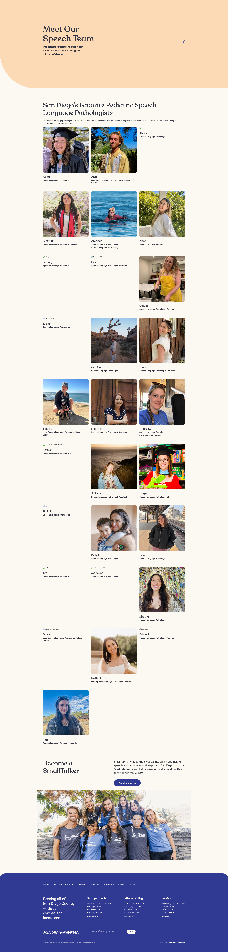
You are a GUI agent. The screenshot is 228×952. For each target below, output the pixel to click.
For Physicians (108, 884)
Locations (156, 6)
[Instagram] (183, 50)
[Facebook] (183, 42)
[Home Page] (53, 6)
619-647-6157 (179, 6)
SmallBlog (121, 884)
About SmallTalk (101, 6)
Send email (91, 916)
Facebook (172, 942)
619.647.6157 (96, 909)
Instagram (181, 942)
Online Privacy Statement (86, 942)
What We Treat (116, 6)
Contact (166, 6)
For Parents (94, 884)
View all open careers (127, 783)
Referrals (127, 6)
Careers (147, 6)
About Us (82, 884)
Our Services (87, 6)
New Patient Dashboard (52, 884)
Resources (138, 6)
